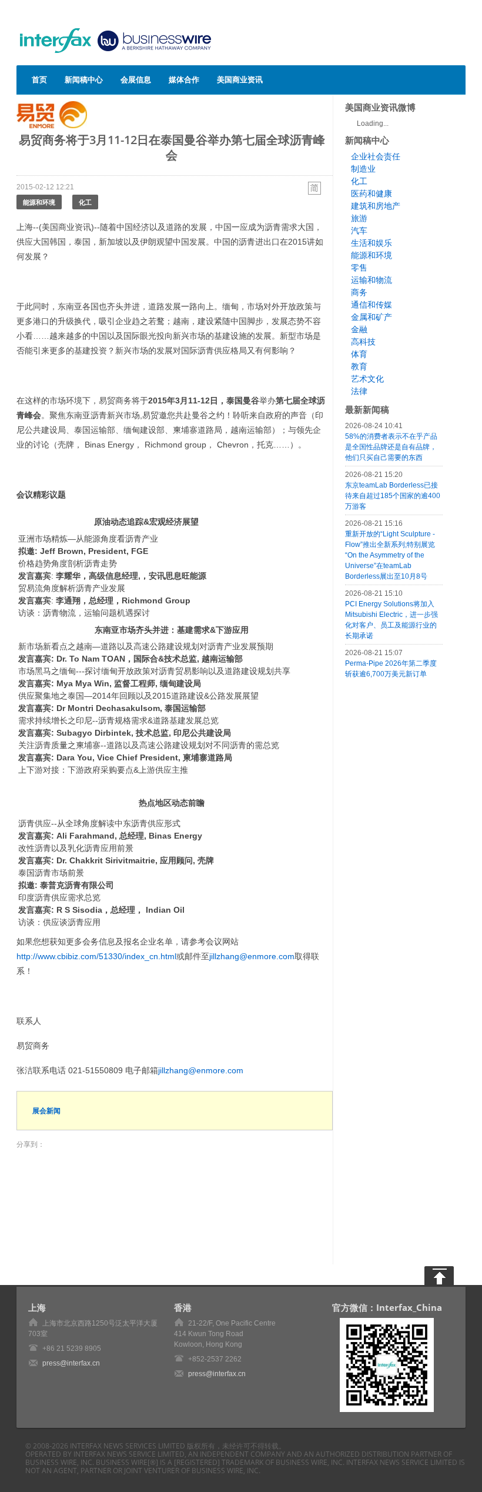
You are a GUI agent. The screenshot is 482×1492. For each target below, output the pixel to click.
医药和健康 (371, 193)
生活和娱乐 (371, 243)
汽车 (359, 230)
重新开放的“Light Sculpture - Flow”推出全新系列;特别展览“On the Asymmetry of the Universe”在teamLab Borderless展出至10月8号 (390, 555)
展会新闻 (46, 1111)
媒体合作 (184, 79)
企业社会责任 (375, 156)
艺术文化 (367, 378)
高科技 (363, 341)
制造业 (363, 168)
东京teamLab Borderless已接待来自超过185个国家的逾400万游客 (392, 495)
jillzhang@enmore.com (251, 956)
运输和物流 (371, 280)
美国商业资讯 (240, 79)
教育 (359, 366)
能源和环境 (39, 202)
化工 (85, 202)
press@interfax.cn (71, 1363)
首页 (39, 79)
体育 (359, 354)
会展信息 (135, 79)
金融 (359, 329)
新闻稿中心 (84, 79)
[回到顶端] (439, 1275)
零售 (359, 267)
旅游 (359, 218)
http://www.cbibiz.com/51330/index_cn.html (96, 956)
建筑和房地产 (375, 206)
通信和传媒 (371, 304)
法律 (359, 391)
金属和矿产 (371, 317)
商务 (359, 292)
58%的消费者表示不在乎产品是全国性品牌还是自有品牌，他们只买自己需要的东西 (391, 447)
